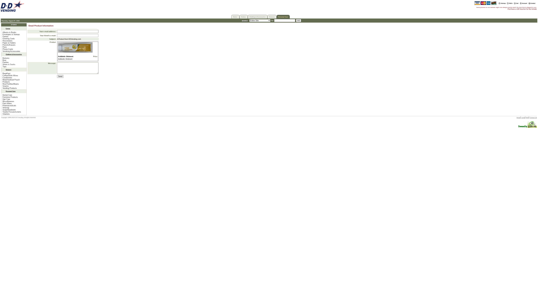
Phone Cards (8, 49)
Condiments (7, 78)
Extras (243, 17)
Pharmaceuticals (9, 106)
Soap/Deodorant (9, 110)
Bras (4, 60)
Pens (5, 47)
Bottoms (6, 58)
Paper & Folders (9, 43)
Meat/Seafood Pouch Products (11, 81)
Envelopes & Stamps (11, 34)
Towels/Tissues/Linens (12, 112)
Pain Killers (7, 103)
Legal (523, 117)
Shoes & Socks (9, 64)
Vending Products (10, 88)
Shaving (6, 108)
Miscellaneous (8, 101)
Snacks (6, 86)
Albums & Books (9, 32)
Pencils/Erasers (9, 45)
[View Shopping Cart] (516, 3)
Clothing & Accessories (258, 17)
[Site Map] (502, 3)
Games (5, 36)
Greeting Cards (9, 39)
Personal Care (283, 17)
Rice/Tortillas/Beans (11, 84)
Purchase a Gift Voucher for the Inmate (522, 9)
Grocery (272, 17)
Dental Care (7, 95)
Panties (6, 62)
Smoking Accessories (11, 51)
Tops (4, 67)
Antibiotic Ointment (65, 57)
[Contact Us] (532, 3)
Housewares (7, 41)
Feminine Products (10, 97)
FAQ (527, 117)
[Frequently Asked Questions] (510, 3)
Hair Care (6, 99)
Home (235, 17)
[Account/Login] (523, 3)
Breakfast (6, 73)
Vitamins (6, 114)
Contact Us (533, 117)
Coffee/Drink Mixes (10, 75)
